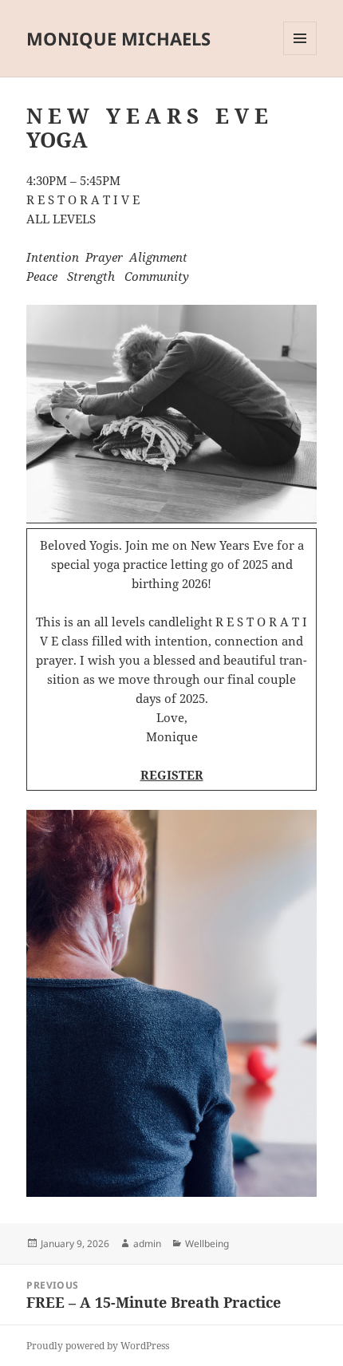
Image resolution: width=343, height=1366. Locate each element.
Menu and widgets (300, 54)
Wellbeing (207, 1243)
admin (147, 1243)
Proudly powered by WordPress (97, 1345)
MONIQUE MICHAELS (118, 38)
